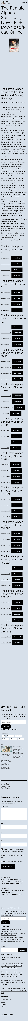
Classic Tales (8, 2)
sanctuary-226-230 (6, 637)
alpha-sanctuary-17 (6, 396)
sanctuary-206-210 (6, 602)
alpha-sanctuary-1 (5, 258)
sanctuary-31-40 (5, 430)
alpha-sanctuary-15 (6, 373)
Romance (3, 1004)
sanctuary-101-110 (5, 482)
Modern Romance (6, 999)
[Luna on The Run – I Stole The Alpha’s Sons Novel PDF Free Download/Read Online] (19, 752)
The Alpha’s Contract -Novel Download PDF (13, 937)
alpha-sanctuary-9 (5, 327)
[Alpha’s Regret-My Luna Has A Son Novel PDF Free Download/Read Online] (6, 749)
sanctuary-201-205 (6, 585)
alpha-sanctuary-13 (6, 361)
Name (3, 823)
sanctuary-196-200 (6, 579)
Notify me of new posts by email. (12, 861)
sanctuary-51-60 (5, 442)
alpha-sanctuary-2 (5, 264)
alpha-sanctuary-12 (6, 344)
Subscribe (6, 726)
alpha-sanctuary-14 (6, 367)
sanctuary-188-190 (6, 568)
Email (3, 832)
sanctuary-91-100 (5, 476)
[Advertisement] (14, 72)
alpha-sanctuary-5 (5, 292)
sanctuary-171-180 (5, 545)
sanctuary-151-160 (5, 533)
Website (3, 841)
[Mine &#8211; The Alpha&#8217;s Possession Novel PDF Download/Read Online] (7, 765)
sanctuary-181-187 (5, 551)
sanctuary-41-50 (5, 436)
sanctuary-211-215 (5, 608)
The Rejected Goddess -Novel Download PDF (12, 942)
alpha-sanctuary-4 (5, 275)
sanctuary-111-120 (5, 499)
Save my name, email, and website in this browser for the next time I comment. (13, 850)
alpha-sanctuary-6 (5, 298)
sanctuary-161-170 (5, 539)
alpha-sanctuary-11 (6, 338)
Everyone (7, 788)
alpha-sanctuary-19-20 (7, 407)
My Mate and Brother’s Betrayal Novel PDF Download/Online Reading (13, 933)
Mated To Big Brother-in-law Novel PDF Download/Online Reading (12, 930)
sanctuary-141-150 (5, 516)
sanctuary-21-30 (5, 413)
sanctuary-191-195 (5, 574)
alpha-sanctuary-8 (5, 310)
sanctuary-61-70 (5, 448)
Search (3, 946)
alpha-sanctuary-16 (6, 379)
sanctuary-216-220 (6, 614)
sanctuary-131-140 (5, 511)
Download (17, 258)
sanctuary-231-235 (6, 642)
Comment (4, 806)
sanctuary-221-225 (6, 620)
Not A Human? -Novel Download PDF (11, 939)
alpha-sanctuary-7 (5, 304)
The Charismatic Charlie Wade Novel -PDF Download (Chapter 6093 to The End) (12, 966)
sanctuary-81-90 (5, 470)
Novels (10, 786)
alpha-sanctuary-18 (6, 401)
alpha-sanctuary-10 (6, 332)
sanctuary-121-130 (5, 505)
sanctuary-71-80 (5, 464)
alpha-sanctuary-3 (5, 270)
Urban (3, 1006)
